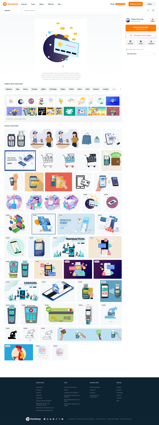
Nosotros (92, 392)
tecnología (53, 89)
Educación (39, 398)
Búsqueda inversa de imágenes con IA (42, 404)
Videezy (38, 392)
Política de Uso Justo (126, 419)
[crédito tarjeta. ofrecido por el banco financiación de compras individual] (14, 202)
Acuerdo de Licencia (70, 387)
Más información (131, 54)
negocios (9, 89)
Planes (112, 4)
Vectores (24, 4)
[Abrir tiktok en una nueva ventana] (56, 419)
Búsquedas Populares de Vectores (72, 396)
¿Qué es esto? (139, 49)
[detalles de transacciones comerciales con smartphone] (109, 224)
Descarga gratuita (140, 28)
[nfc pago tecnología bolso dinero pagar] (91, 139)
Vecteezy (38, 390)
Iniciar (150, 4)
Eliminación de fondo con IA (45, 408)
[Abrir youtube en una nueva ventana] (62, 419)
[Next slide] (119, 89)
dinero (25, 89)
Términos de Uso (101, 419)
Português (119, 392)
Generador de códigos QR (44, 410)
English (118, 387)
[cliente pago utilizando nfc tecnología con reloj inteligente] (13, 181)
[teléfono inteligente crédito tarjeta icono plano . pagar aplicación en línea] (34, 181)
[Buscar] (148, 10)
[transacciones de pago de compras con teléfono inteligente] (17, 224)
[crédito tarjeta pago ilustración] (18, 352)
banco (80, 89)
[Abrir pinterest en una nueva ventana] (53, 419)
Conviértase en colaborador (94, 396)
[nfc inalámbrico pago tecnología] (112, 139)
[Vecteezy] (10, 4)
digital (43, 89)
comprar (106, 89)
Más (59, 4)
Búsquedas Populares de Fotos (72, 400)
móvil (87, 89)
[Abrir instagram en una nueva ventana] (47, 419)
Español (118, 390)
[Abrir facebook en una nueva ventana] (44, 419)
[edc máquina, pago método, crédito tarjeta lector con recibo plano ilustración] (39, 247)
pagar (114, 89)
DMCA (66, 390)
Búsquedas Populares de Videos (72, 404)
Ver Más (113, 111)
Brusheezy (39, 387)
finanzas (34, 89)
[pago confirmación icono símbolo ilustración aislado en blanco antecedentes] (68, 160)
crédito (71, 89)
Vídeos (41, 4)
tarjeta (63, 89)
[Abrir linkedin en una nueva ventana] (50, 419)
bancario (96, 89)
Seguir (153, 21)
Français (119, 398)
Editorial (50, 4)
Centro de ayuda (95, 387)
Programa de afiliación (71, 392)
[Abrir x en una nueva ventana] (59, 419)
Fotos (33, 4)
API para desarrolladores (44, 401)
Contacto (92, 390)
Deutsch (119, 395)
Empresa (39, 395)
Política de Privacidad (113, 419)
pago (17, 89)
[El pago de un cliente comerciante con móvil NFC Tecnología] (58, 181)
